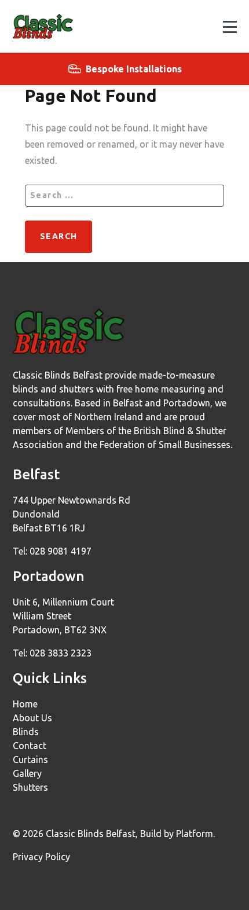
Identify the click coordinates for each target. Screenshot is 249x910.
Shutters (30, 787)
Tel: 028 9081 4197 (52, 551)
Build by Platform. (177, 833)
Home (25, 704)
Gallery (27, 773)
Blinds (26, 731)
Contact (29, 745)
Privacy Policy (41, 857)
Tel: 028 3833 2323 (52, 653)
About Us (32, 718)
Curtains (30, 759)
